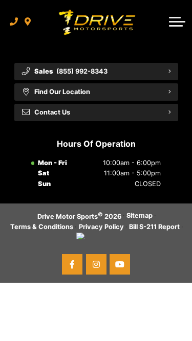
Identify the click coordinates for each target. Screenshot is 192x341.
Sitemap (139, 215)
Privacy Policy (101, 227)
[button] (177, 21)
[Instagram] (96, 264)
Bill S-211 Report (154, 227)
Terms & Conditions (41, 227)
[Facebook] (72, 264)
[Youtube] (120, 264)
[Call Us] (14, 21)
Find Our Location (62, 92)
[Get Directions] (28, 21)
